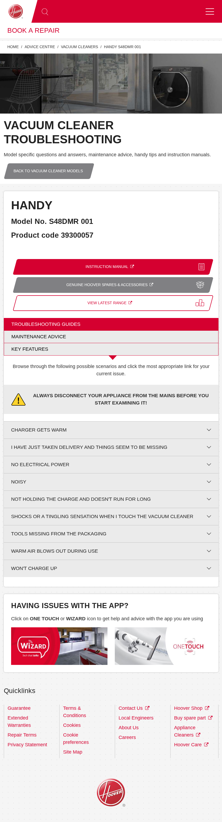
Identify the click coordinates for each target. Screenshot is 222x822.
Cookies (72, 725)
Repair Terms (22, 735)
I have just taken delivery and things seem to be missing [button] (89, 447)
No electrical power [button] (40, 464)
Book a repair (33, 30)
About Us (129, 727)
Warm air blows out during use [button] (54, 551)
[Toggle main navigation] (210, 11)
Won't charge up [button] (34, 568)
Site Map (72, 752)
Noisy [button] (18, 482)
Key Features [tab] (29, 349)
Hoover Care (188, 744)
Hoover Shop (189, 708)
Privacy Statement (27, 744)
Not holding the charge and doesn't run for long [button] (81, 499)
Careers (127, 737)
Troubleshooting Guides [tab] (45, 324)
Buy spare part (190, 718)
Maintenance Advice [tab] (38, 336)
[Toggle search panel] (45, 11)
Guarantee (19, 708)
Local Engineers (136, 718)
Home (13, 47)
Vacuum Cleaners (79, 47)
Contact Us (131, 708)
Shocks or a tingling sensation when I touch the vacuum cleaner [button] (102, 516)
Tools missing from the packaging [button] (58, 533)
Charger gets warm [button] (39, 430)
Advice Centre (40, 47)
